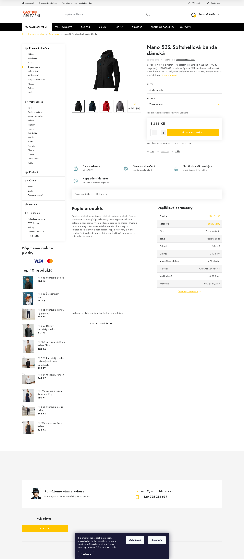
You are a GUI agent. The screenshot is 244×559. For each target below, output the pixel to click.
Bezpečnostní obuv (36, 79)
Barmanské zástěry (36, 195)
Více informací (169, 75)
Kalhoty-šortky (34, 71)
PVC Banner (33, 223)
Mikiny (31, 54)
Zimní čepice (33, 158)
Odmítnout (135, 540)
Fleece (31, 84)
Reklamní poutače (36, 231)
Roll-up (31, 227)
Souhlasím (157, 540)
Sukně (30, 186)
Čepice (31, 154)
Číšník (32, 180)
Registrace (215, 3)
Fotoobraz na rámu (36, 218)
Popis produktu (82, 194)
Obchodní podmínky (48, 3)
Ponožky (32, 146)
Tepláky (31, 124)
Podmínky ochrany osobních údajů (77, 3)
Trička (30, 92)
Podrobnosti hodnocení (185, 59)
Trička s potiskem (35, 112)
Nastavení (86, 554)
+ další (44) (134, 108)
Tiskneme (34, 212)
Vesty (30, 141)
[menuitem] (37, 27)
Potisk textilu (33, 235)
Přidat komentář (101, 323)
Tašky (30, 163)
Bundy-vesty (34, 67)
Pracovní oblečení (39, 48)
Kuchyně (34, 172)
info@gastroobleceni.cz (157, 491)
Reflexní (31, 88)
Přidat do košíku (193, 132)
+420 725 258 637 (154, 497)
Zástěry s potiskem (36, 116)
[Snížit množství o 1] (154, 132)
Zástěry (31, 190)
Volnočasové (36, 101)
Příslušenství (33, 75)
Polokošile (32, 58)
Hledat (148, 14)
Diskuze (100, 194)
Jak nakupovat (28, 3)
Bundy (31, 137)
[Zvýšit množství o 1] (163, 132)
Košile (30, 62)
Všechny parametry (188, 291)
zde (114, 547)
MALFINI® (186, 143)
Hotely (33, 204)
